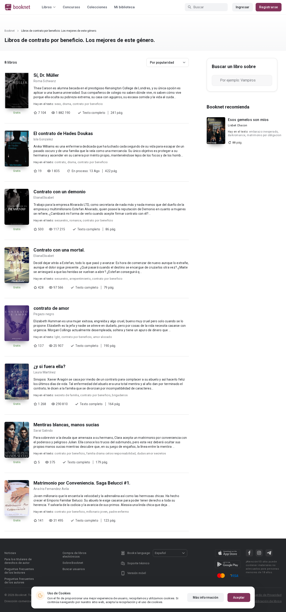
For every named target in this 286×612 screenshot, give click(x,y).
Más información (206, 597)
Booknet (9, 30)
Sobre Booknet (73, 562)
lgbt (57, 337)
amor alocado (102, 337)
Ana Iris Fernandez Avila (51, 489)
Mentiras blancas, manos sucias (66, 424)
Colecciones (97, 7)
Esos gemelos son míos (248, 120)
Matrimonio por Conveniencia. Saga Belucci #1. (82, 483)
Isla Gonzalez (43, 139)
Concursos (71, 7)
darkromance (236, 135)
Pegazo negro (44, 314)
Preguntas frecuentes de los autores (19, 580)
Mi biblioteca (124, 7)
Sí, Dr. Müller (46, 75)
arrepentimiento (80, 278)
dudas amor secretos (151, 453)
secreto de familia (67, 395)
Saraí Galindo (43, 430)
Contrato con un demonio (60, 191)
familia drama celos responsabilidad (111, 453)
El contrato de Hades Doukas (63, 133)
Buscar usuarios (74, 569)
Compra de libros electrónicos (74, 554)
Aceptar (239, 597)
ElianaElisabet (44, 197)
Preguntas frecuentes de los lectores (19, 570)
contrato (60, 162)
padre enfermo (119, 511)
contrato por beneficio (88, 104)
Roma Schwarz (45, 81)
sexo (58, 104)
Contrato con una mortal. (59, 250)
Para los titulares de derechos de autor (18, 561)
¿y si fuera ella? (49, 366)
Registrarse (268, 7)
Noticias (10, 553)
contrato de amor (51, 308)
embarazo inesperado (263, 131)
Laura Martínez (45, 372)
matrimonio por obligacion (264, 135)
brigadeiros (120, 395)
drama (67, 104)
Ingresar (242, 7)
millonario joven (96, 511)
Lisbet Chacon (237, 125)
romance (75, 220)
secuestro (61, 220)
